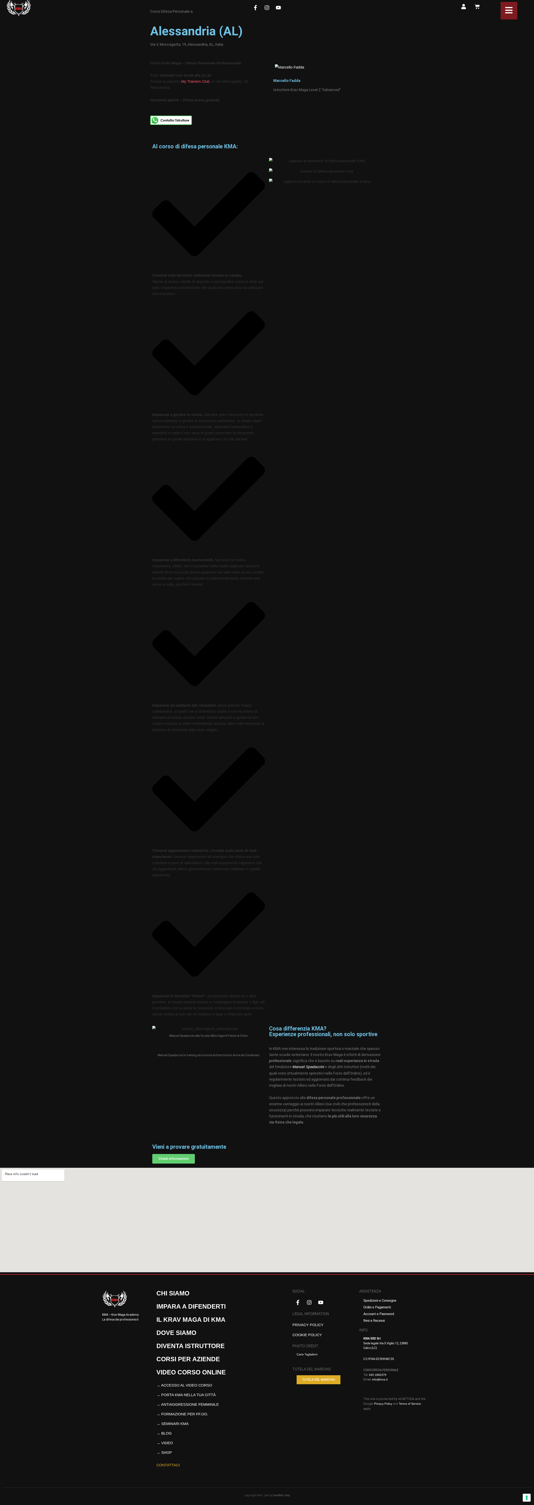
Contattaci (168, 1465)
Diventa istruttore (190, 1345)
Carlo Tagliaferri (307, 1354)
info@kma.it (380, 1379)
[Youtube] (278, 7)
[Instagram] (267, 7)
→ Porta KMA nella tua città (186, 1395)
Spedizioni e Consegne (379, 1301)
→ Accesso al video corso (184, 1385)
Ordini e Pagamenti (377, 1307)
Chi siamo (172, 1293)
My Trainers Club (195, 81)
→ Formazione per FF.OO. (182, 1414)
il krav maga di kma (190, 1319)
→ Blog (164, 1433)
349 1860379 (377, 1375)
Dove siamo (176, 1332)
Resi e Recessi (374, 1321)
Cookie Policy (307, 1335)
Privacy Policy (308, 1325)
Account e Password (378, 1314)
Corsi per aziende (188, 1359)
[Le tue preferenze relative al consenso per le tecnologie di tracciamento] (527, 1498)
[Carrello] (477, 6)
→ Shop (164, 1452)
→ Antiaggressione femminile (187, 1404)
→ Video (164, 1443)
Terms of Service (410, 1403)
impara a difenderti (191, 1306)
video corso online (191, 1372)
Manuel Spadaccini (308, 1067)
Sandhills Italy (281, 1495)
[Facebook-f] (255, 7)
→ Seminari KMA (172, 1424)
